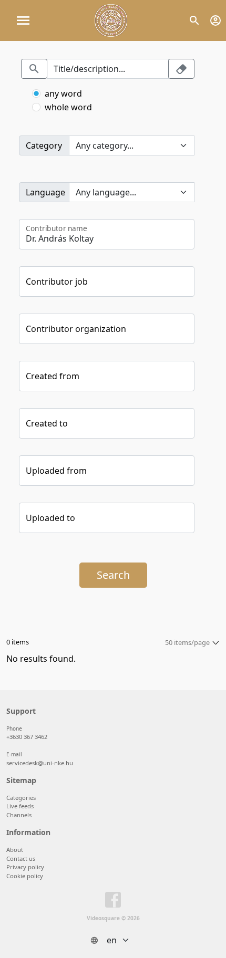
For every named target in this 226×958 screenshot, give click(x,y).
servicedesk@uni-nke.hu (39, 763)
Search (113, 575)
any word (63, 93)
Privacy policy (25, 867)
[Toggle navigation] (23, 20)
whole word (68, 107)
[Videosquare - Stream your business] (111, 20)
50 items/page (187, 642)
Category (44, 145)
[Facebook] (113, 901)
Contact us (20, 858)
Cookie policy (24, 876)
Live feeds (20, 806)
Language (45, 192)
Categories (21, 797)
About (14, 849)
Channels (19, 815)
